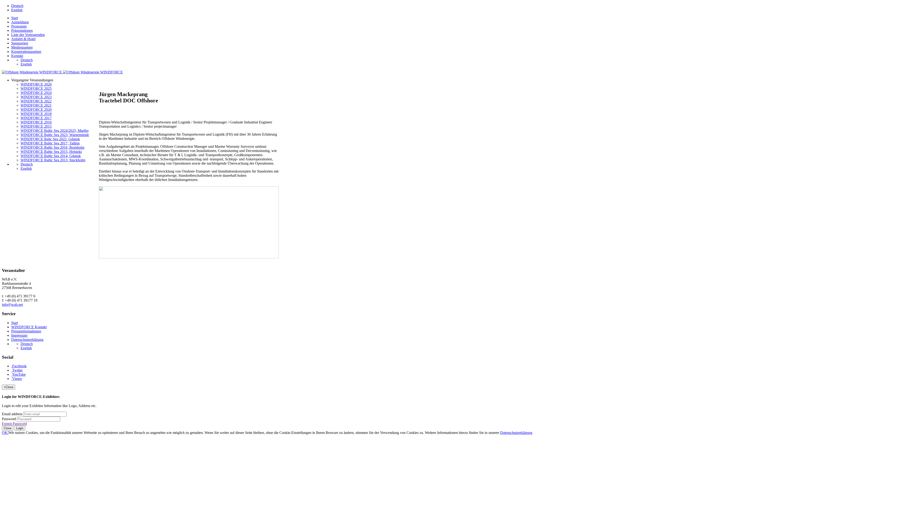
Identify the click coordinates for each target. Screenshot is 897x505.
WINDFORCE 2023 (36, 97)
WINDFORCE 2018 (36, 114)
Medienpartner (22, 47)
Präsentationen (22, 30)
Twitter (17, 370)
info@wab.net (12, 305)
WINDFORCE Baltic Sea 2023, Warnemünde (55, 135)
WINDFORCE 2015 (36, 126)
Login (19, 428)
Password (9, 419)
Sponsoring (19, 43)
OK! (5, 433)
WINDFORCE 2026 (36, 84)
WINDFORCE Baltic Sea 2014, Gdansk (51, 156)
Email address (12, 414)
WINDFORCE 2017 (36, 118)
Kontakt (17, 56)
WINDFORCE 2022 (36, 101)
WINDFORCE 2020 (36, 110)
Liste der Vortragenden (28, 35)
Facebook (19, 366)
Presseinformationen (26, 331)
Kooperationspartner (26, 52)
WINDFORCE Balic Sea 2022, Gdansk (50, 139)
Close (7, 428)
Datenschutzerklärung (27, 340)
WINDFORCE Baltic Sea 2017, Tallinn (50, 143)
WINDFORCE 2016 (36, 122)
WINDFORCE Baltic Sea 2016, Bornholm (52, 147)
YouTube (18, 374)
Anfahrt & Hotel (23, 39)
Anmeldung (20, 22)
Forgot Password (14, 424)
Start (14, 18)
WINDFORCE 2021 (36, 105)
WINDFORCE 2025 (36, 88)
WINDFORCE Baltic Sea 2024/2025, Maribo (55, 131)
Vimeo (16, 379)
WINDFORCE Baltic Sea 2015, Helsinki (51, 152)
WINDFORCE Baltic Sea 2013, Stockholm (53, 160)
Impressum (19, 335)
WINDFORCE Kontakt (29, 327)
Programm (19, 26)
